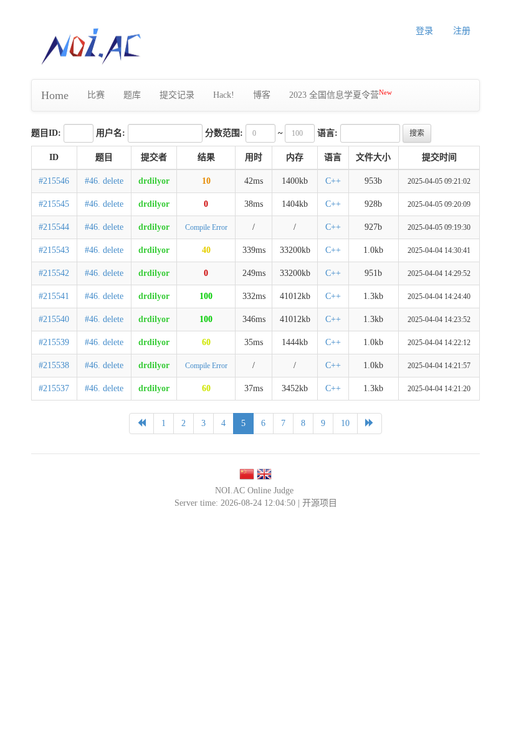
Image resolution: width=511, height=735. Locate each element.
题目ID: (46, 133)
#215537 (54, 388)
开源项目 (319, 503)
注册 (461, 31)
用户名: (110, 133)
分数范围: (224, 133)
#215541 (54, 296)
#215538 (54, 365)
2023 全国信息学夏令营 (340, 94)
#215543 (54, 250)
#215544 (54, 227)
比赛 (96, 95)
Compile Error (206, 227)
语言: (327, 133)
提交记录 (177, 95)
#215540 (54, 319)
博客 (261, 95)
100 (206, 296)
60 (206, 342)
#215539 (54, 342)
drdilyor (154, 181)
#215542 (54, 273)
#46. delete (104, 181)
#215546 (54, 181)
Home (55, 95)
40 (206, 250)
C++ (333, 181)
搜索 (416, 133)
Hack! (223, 95)
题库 (132, 95)
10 (206, 181)
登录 (424, 31)
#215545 (54, 204)
